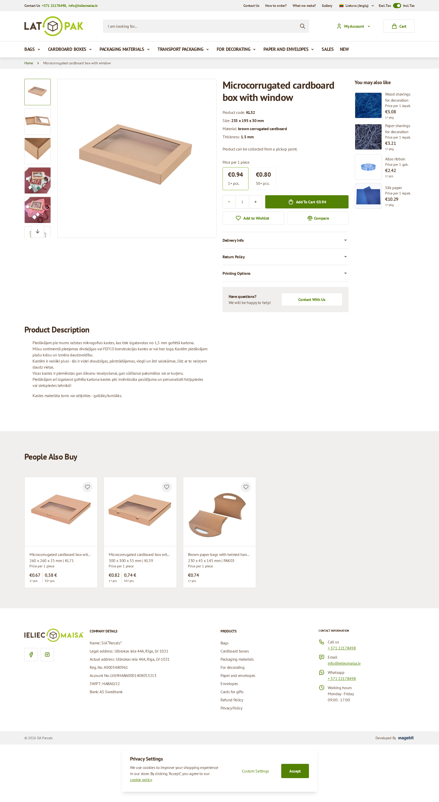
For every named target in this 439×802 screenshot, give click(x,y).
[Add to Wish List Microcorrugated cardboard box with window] (87, 487)
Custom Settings (255, 771)
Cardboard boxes (67, 49)
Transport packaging (180, 49)
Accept (295, 771)
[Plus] (255, 201)
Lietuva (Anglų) (357, 5)
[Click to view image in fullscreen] (136, 158)
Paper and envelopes (285, 49)
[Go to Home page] (53, 26)
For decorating (233, 49)
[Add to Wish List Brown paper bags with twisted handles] (246, 487)
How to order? (275, 5)
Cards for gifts (232, 691)
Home (28, 63)
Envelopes (229, 683)
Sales (328, 49)
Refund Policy (232, 699)
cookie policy (141, 779)
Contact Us (251, 5)
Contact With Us (311, 299)
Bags (29, 49)
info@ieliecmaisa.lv (83, 5)
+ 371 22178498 (342, 647)
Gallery (327, 5)
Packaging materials (122, 49)
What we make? (304, 5)
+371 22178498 (54, 5)
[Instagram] (47, 654)
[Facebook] (31, 654)
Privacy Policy (231, 707)
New (344, 49)
